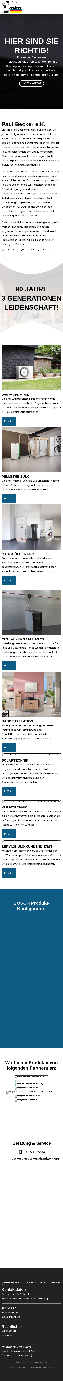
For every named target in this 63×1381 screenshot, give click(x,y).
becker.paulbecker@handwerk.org (29, 1298)
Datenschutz (9, 1331)
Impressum (8, 1335)
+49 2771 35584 (20, 1294)
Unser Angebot (31, 83)
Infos (7, 421)
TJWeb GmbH (34, 1367)
